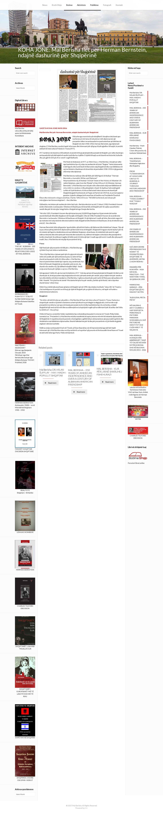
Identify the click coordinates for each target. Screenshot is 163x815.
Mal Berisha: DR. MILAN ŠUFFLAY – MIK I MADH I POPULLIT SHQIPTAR (52, 372)
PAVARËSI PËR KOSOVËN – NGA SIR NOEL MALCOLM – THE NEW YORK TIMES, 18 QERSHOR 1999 (137, 273)
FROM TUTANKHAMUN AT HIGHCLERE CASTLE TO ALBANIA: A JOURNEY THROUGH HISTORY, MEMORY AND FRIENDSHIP (138, 181)
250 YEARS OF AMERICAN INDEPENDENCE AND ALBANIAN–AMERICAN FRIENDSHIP (137, 235)
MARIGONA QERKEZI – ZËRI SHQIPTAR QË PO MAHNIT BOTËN (137, 288)
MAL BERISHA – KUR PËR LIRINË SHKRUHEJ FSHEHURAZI (109, 371)
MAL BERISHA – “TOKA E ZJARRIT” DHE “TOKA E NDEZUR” (137, 200)
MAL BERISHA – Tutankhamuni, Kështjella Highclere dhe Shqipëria (137, 162)
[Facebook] (81, 812)
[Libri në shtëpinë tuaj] (138, 456)
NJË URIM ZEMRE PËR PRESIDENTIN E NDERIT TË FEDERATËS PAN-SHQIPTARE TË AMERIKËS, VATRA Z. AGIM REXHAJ (138, 254)
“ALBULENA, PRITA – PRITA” (138, 298)
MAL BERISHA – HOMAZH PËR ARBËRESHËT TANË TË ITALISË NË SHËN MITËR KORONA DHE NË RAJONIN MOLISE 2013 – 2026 (138, 342)
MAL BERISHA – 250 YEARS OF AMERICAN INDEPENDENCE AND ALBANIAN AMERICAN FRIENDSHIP (138, 216)
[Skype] (78, 812)
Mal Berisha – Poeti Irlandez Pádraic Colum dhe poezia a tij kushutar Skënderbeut (138, 149)
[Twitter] (84, 812)
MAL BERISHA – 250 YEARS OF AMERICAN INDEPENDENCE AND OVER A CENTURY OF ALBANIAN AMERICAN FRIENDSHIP (80, 377)
